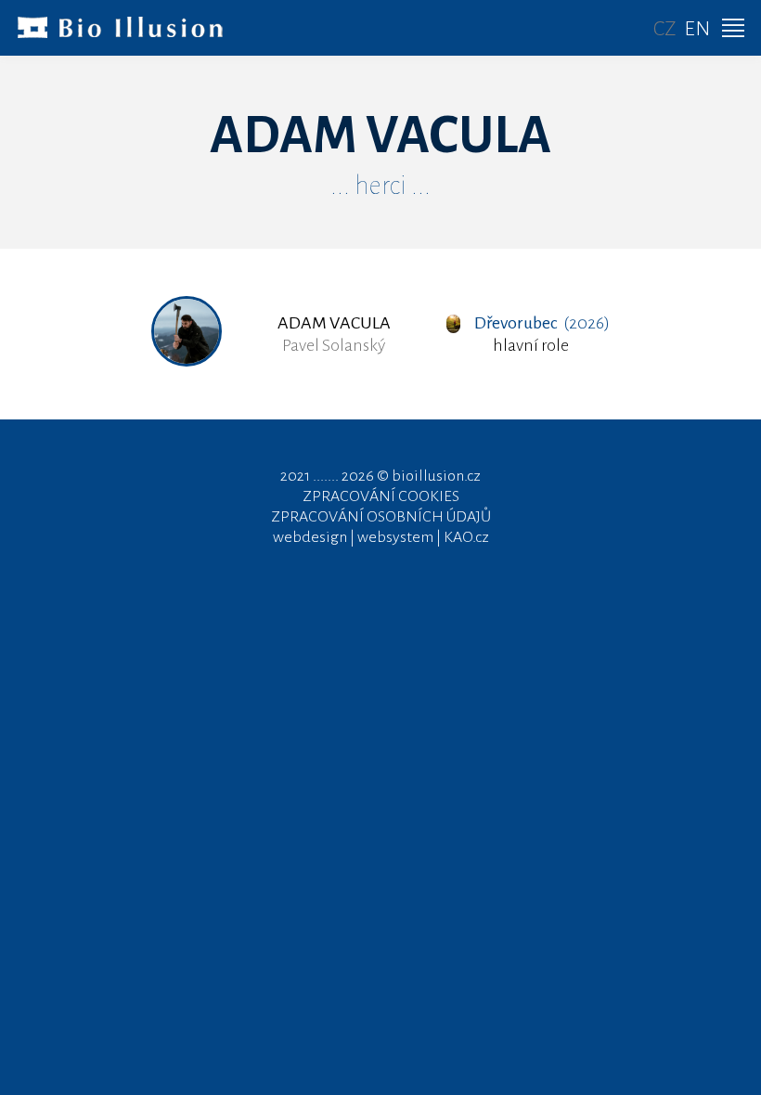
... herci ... (380, 186)
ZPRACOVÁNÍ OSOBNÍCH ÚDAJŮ (381, 517)
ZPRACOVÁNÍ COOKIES (381, 496)
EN (697, 29)
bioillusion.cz (436, 476)
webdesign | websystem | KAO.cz (381, 537)
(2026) (541, 323)
